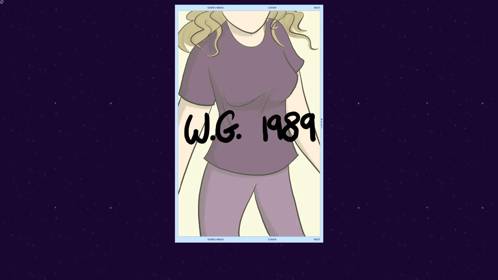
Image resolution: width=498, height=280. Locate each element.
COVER (272, 7)
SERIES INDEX (215, 7)
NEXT (317, 7)
